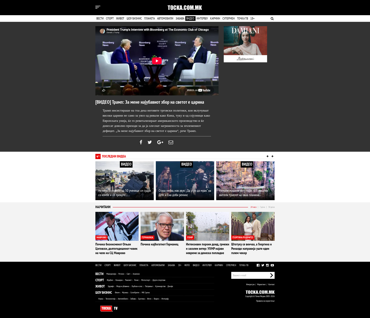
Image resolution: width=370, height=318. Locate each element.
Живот (120, 18)
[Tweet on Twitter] (150, 142)
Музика (125, 292)
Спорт (110, 18)
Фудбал (110, 280)
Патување (149, 286)
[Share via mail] (171, 142)
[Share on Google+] (160, 142)
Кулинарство (160, 286)
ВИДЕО (126, 164)
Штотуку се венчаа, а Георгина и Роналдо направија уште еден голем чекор (251, 248)
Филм (117, 292)
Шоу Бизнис (103, 293)
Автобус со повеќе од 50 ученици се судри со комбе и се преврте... (124, 193)
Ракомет (128, 280)
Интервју (202, 18)
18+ (252, 18)
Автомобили (165, 18)
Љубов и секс (137, 286)
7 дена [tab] (262, 207)
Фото (187, 265)
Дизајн (170, 286)
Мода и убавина (122, 286)
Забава (180, 18)
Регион (121, 274)
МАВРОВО (101, 237)
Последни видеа (114, 156)
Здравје (111, 286)
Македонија (111, 274)
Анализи (136, 274)
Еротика (141, 298)
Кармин (215, 18)
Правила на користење (265, 301)
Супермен (228, 18)
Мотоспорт (145, 280)
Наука (100, 298)
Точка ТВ (242, 18)
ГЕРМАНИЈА (147, 237)
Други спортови (158, 280)
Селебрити (134, 292)
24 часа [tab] (253, 207)
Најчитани (102, 207)
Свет (128, 274)
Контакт (271, 284)
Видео (190, 18)
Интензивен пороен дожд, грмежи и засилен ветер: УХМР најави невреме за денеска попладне (207, 248)
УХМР (190, 237)
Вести (100, 18)
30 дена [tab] (271, 207)
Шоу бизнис (134, 18)
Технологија (110, 298)
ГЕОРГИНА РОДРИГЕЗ (242, 237)
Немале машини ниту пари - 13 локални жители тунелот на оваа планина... (243, 193)
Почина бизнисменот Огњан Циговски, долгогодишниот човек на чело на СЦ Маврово (116, 248)
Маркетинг (261, 284)
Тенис (136, 280)
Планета (149, 18)
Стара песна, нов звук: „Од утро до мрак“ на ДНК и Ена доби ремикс (185, 193)
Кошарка (119, 280)
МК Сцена (146, 292)
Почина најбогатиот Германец (159, 244)
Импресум (250, 284)
